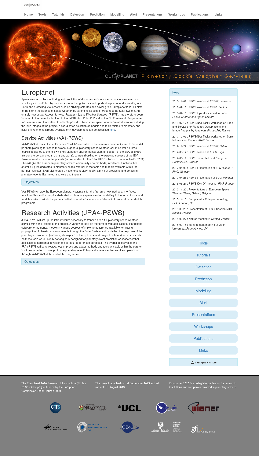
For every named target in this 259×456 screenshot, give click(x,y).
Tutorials (58, 14)
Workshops (176, 14)
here (112, 129)
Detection (77, 14)
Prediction (97, 14)
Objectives (31, 182)
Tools (42, 14)
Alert (133, 14)
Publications (200, 14)
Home (28, 14)
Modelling (117, 14)
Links (218, 14)
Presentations (153, 14)
